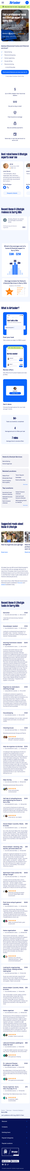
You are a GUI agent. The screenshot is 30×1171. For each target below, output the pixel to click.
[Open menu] (2, 2)
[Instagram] (5, 1164)
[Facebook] (3, 1164)
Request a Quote (12, 193)
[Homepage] (14, 2)
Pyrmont (20, 582)
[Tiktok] (8, 1164)
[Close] (28, 7)
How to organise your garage (12, 545)
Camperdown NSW (14, 166)
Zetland (3, 584)
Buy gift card (21, 6)
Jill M (11, 164)
